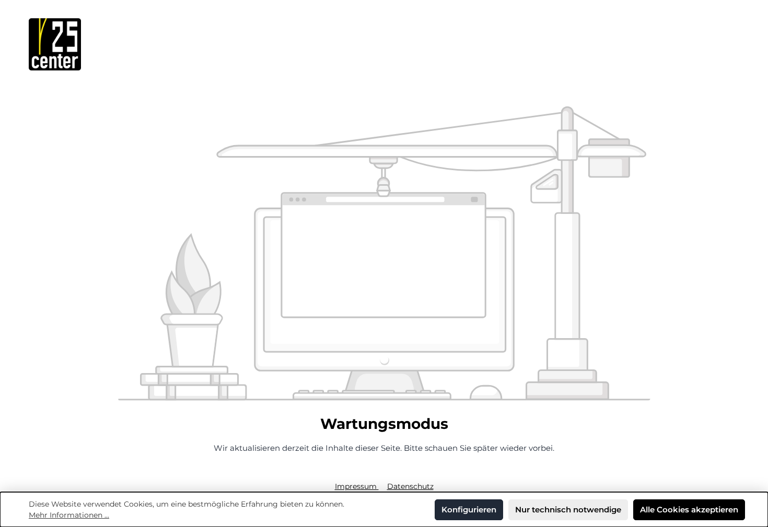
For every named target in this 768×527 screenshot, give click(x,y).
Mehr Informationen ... (69, 515)
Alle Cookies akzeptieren (689, 509)
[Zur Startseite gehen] (55, 44)
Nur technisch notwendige (568, 509)
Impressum (357, 486)
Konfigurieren (468, 509)
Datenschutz (410, 486)
